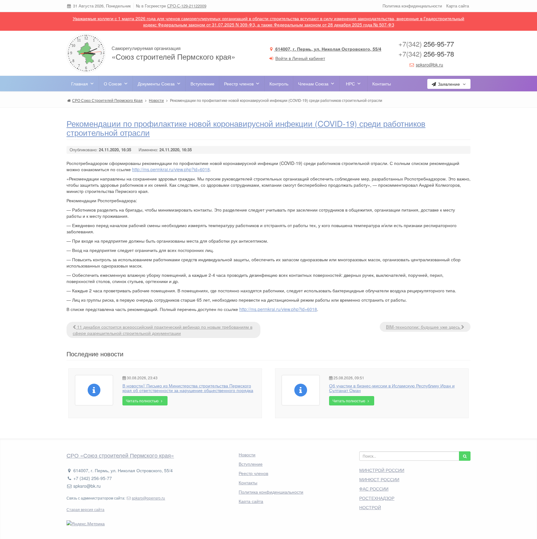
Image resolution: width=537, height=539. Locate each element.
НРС (350, 83)
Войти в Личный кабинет (300, 58)
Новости (247, 454)
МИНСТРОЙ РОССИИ (381, 470)
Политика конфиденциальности (412, 6)
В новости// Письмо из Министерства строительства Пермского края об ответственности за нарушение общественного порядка (187, 387)
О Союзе (113, 83)
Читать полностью (142, 400)
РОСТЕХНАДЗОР (376, 498)
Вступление (202, 83)
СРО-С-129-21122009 (186, 6)
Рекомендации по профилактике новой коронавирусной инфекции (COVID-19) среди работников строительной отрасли (246, 127)
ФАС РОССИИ (373, 489)
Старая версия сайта (85, 509)
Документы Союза (156, 83)
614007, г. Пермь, (327, 49)
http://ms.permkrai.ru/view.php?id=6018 (171, 169)
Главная (79, 83)
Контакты (381, 83)
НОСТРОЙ (370, 507)
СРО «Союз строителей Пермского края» (120, 455)
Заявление (449, 84)
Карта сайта (457, 6)
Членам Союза (313, 83)
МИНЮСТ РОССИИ (379, 479)
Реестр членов (239, 83)
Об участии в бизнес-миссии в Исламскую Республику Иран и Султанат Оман (392, 387)
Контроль (278, 83)
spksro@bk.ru (429, 65)
